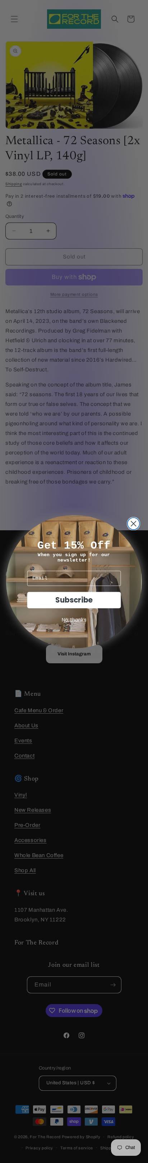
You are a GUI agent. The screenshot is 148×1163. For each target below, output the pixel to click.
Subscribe (73, 600)
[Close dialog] (134, 523)
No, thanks (74, 619)
